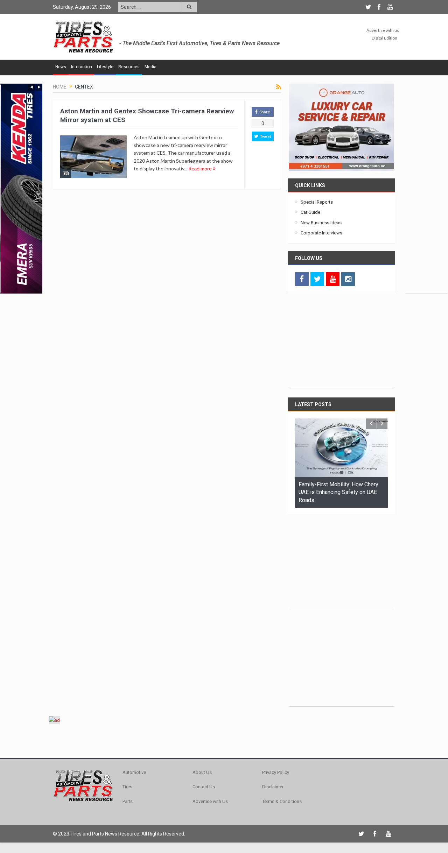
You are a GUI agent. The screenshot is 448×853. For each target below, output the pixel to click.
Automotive (134, 772)
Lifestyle (105, 66)
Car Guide (310, 212)
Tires (127, 786)
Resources (129, 66)
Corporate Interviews (321, 232)
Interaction (81, 66)
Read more (200, 168)
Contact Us (203, 786)
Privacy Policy (275, 772)
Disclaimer (273, 786)
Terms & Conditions (282, 801)
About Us (202, 772)
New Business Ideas (321, 222)
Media (150, 66)
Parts (127, 801)
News (60, 66)
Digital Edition (384, 38)
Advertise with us (382, 30)
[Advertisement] (427, 189)
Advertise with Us (210, 801)
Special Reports (317, 202)
